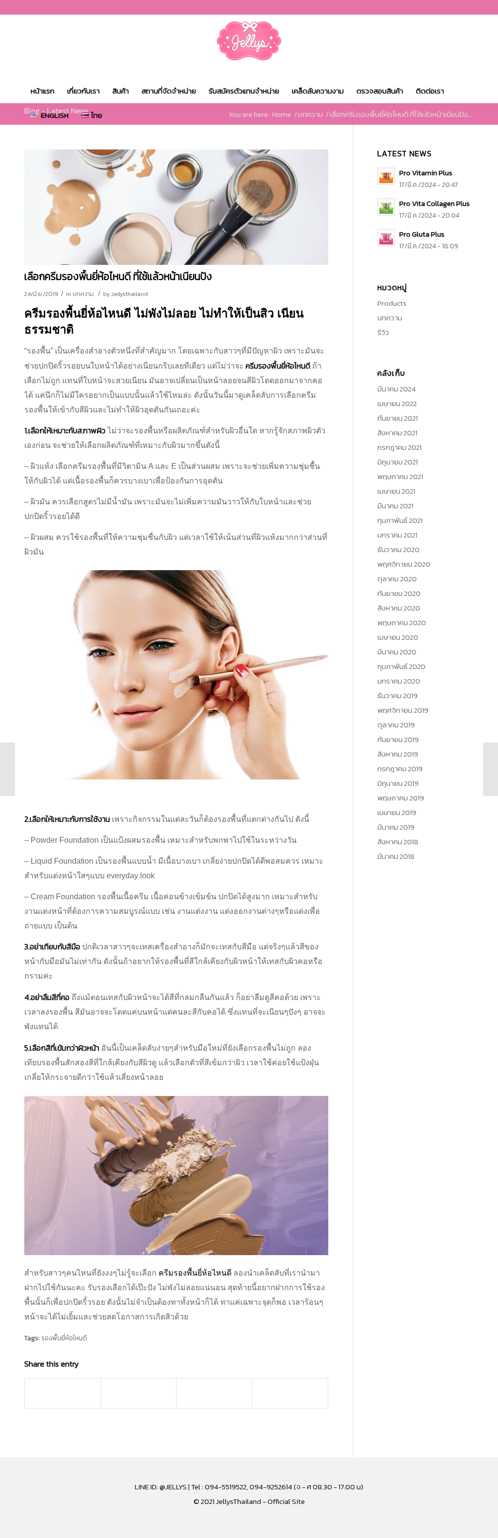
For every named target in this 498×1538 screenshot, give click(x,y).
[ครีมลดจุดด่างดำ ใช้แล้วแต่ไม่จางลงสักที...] (490, 769)
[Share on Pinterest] (139, 1393)
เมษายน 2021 (396, 491)
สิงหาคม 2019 (397, 754)
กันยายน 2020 (399, 593)
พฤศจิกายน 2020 (403, 564)
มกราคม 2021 (397, 534)
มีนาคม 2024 (396, 388)
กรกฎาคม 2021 (399, 447)
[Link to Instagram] (452, 7)
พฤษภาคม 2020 (401, 622)
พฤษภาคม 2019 (400, 797)
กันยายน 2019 (398, 739)
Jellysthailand (129, 294)
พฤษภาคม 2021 (400, 476)
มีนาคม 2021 (395, 505)
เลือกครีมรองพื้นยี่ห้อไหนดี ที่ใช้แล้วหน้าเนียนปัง (118, 276)
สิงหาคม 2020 (398, 607)
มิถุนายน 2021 (397, 461)
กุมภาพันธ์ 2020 (401, 666)
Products (392, 303)
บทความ (83, 294)
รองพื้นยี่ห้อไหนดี (64, 1338)
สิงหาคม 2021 (397, 432)
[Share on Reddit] (290, 1393)
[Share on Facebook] (63, 1393)
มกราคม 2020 (398, 680)
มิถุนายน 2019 (398, 783)
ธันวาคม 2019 (397, 695)
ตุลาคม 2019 (396, 724)
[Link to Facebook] (437, 7)
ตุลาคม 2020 (397, 578)
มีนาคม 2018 (395, 856)
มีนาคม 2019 (395, 827)
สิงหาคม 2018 (397, 841)
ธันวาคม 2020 (398, 549)
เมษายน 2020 (397, 637)
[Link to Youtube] (466, 7)
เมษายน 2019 (396, 812)
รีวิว (383, 332)
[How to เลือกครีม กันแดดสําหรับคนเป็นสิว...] (7, 769)
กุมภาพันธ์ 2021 (400, 520)
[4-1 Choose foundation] (176, 207)
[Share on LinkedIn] (214, 1393)
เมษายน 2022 (397, 403)
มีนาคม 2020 (396, 651)
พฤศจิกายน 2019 (402, 710)
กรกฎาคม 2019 (400, 768)
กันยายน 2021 (397, 418)
